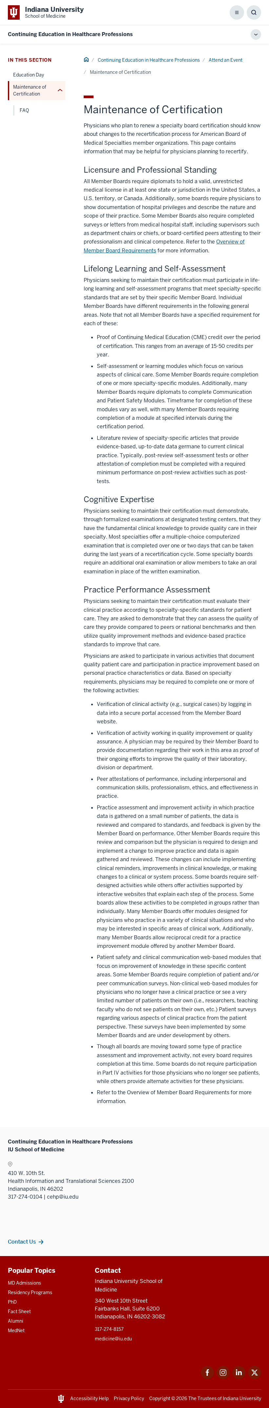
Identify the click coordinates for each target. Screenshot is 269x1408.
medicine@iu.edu (113, 1339)
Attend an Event (225, 60)
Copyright (159, 1398)
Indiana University (242, 1398)
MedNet (16, 1330)
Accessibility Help (89, 1398)
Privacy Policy (129, 1398)
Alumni (15, 1321)
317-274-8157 (109, 1329)
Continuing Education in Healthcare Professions (70, 34)
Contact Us (22, 1241)
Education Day (28, 75)
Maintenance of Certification (29, 90)
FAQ (24, 110)
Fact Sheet (19, 1311)
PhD (12, 1302)
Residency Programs (30, 1292)
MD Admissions (24, 1283)
